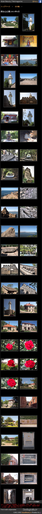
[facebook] (40, 1)
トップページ (5, 6)
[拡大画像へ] (10, 22)
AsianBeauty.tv (27, 512)
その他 (17, 6)
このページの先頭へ (34, 501)
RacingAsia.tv (30, 509)
